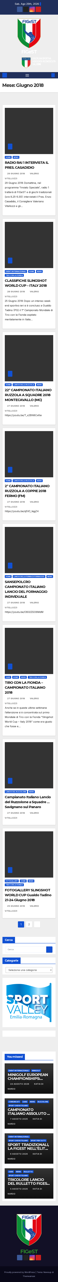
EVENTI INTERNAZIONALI (16, 271)
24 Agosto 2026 (20, 1084)
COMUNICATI (14, 1102)
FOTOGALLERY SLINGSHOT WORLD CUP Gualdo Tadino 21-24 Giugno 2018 (28, 895)
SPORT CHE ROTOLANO (18, 1106)
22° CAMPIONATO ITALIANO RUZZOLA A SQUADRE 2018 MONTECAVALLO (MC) (28, 395)
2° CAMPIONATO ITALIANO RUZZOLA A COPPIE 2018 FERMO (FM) (27, 491)
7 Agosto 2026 (19, 1119)
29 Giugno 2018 (16, 173)
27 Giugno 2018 (16, 406)
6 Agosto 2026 (19, 1154)
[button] (48, 75)
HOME (8, 157)
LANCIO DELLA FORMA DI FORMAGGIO (29, 576)
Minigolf (36, 1071)
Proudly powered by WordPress (20, 1272)
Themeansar (29, 1276)
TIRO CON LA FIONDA (14, 275)
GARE (8, 677)
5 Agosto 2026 (19, 1189)
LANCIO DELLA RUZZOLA (24, 385)
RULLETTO (28, 1172)
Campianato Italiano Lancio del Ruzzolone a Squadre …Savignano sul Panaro (28, 802)
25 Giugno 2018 (16, 906)
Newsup (47, 1272)
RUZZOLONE (43, 1102)
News (16, 157)
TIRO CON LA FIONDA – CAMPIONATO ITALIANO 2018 (25, 688)
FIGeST (29, 52)
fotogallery (12, 881)
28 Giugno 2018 (16, 291)
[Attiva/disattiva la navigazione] (27, 75)
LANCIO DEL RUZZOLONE (16, 792)
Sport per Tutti (38, 1140)
